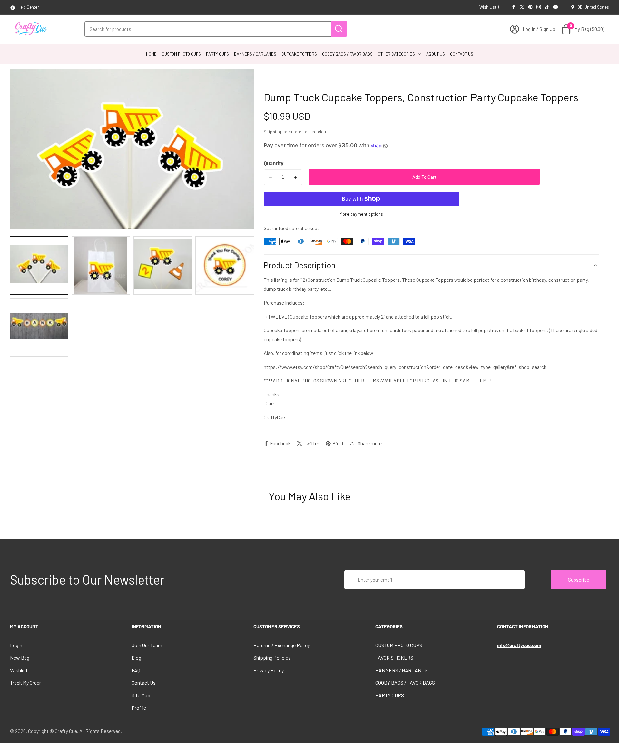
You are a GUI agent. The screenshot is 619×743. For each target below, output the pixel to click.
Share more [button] (370, 443)
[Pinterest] (530, 7)
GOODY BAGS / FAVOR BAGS (405, 682)
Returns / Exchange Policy (281, 645)
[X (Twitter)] (522, 7)
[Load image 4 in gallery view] (224, 265)
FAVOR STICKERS (394, 658)
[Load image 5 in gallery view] (39, 327)
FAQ (136, 670)
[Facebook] (513, 7)
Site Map (141, 695)
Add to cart (424, 177)
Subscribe (578, 580)
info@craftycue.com (519, 645)
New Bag (19, 658)
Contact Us (144, 682)
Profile (139, 708)
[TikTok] (547, 7)
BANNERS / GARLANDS (401, 670)
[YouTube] (555, 7)
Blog (136, 658)
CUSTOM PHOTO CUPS (398, 645)
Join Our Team (147, 645)
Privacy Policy (268, 670)
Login (16, 645)
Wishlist (19, 670)
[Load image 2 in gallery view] (101, 265)
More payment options (361, 214)
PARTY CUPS (389, 695)
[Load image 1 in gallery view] (39, 265)
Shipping (272, 131)
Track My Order (25, 682)
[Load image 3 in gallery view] (162, 265)
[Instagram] (539, 7)
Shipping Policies (272, 658)
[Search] (339, 29)
